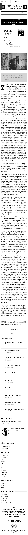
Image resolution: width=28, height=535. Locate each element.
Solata (3, 476)
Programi (3, 470)
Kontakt (3, 487)
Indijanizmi (4, 455)
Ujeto (2, 459)
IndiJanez (4, 494)
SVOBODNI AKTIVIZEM (18, 428)
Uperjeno (3, 457)
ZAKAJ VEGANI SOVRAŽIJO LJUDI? (11, 421)
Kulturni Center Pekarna (8, 503)
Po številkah (4, 448)
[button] (22, 13)
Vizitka (3, 485)
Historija (3, 474)
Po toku (3, 468)
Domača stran (14, 20)
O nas (2, 483)
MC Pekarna (4, 496)
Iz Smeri (3, 464)
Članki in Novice (5, 446)
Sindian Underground (7, 499)
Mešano (3, 466)
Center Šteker (5, 501)
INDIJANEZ (14, 6)
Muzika (3, 461)
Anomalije (4, 472)
